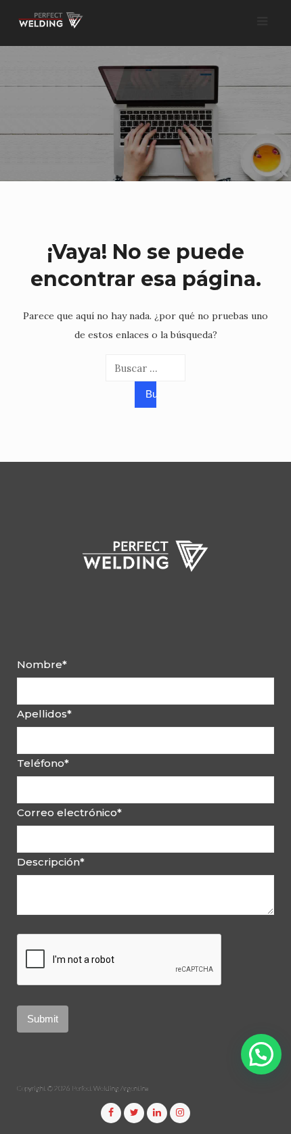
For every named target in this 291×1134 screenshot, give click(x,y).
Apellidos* (44, 713)
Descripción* (51, 861)
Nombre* (42, 664)
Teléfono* (43, 763)
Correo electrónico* (69, 812)
